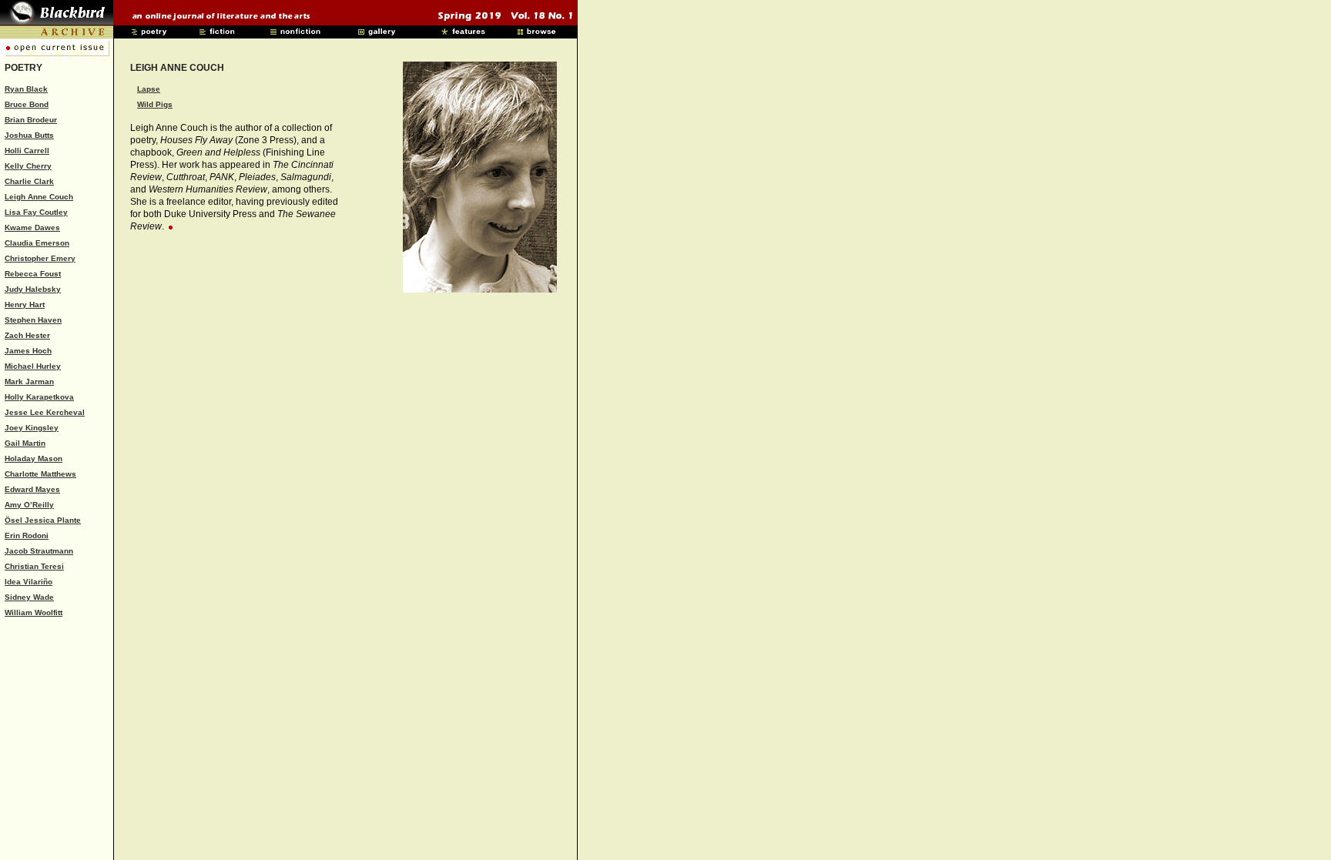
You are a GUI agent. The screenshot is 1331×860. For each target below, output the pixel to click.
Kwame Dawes (32, 227)
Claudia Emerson (37, 243)
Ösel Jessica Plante (43, 520)
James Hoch (28, 350)
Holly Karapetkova (39, 397)
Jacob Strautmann (39, 551)
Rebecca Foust (33, 273)
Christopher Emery (40, 258)
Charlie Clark (29, 181)
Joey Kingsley (32, 427)
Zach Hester (27, 335)
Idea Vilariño (28, 581)
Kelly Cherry (28, 166)
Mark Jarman (29, 381)
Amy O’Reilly (29, 504)
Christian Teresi (34, 566)
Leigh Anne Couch (39, 196)
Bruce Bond (27, 104)
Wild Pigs (155, 104)
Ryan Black (26, 89)
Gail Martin (25, 443)
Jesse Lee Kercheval (45, 412)
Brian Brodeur (31, 119)
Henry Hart (25, 304)
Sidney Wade (29, 597)
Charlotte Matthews (40, 474)
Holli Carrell (27, 150)
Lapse (148, 89)
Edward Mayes (32, 489)
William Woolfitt (33, 612)
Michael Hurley (33, 366)
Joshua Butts (29, 135)
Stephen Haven (33, 320)
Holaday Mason (33, 458)
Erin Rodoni (27, 535)
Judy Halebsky (33, 289)
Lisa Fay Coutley (36, 212)
